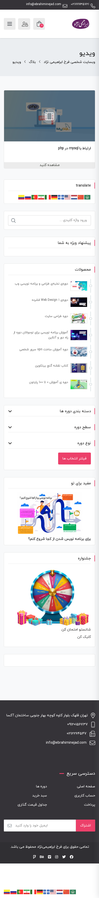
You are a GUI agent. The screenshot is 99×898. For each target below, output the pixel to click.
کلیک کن (84, 637)
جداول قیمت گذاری (32, 804)
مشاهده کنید (50, 165)
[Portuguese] (34, 196)
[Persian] (41, 196)
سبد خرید (39, 795)
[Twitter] (64, 857)
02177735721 (80, 4)
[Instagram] (56, 857)
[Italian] (48, 196)
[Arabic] (87, 196)
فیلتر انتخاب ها (74, 458)
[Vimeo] (49, 857)
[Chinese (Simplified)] (81, 196)
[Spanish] (21, 196)
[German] (54, 196)
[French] (61, 196)
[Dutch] (74, 196)
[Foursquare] (34, 857)
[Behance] (42, 857)
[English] (67, 196)
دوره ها (41, 786)
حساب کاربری (84, 795)
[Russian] (28, 196)
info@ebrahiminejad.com (43, 4)
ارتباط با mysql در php (74, 148)
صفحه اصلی (86, 786)
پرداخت (89, 804)
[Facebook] (71, 857)
